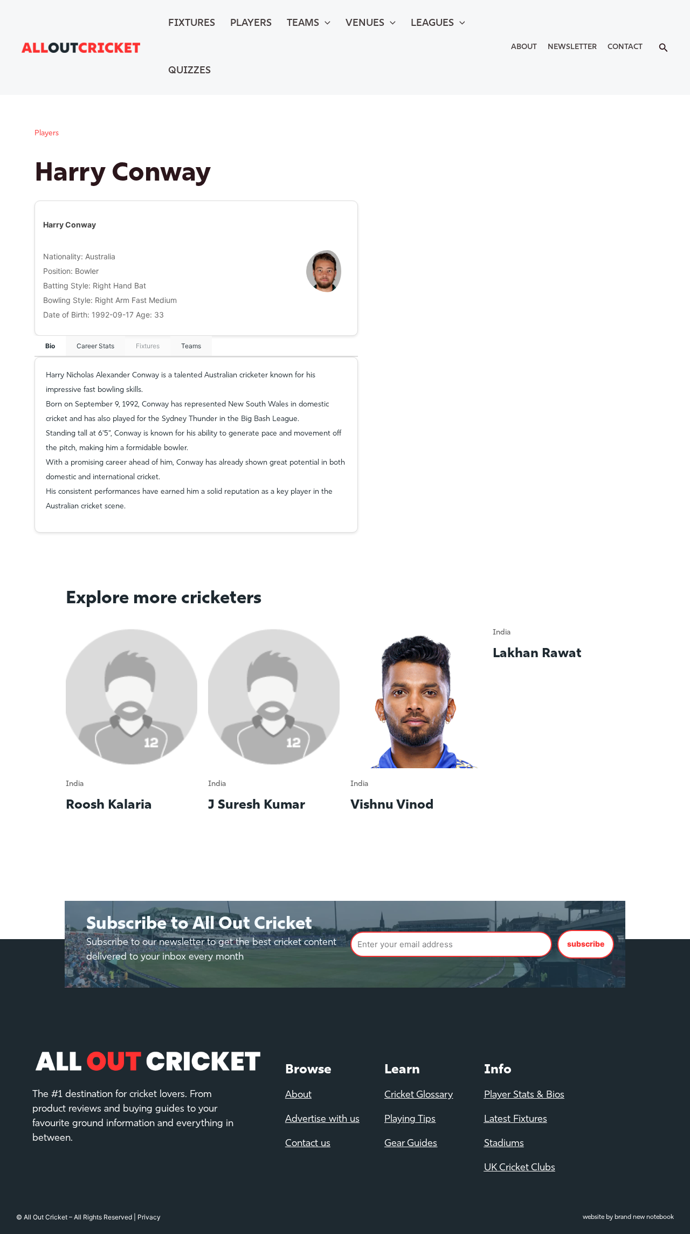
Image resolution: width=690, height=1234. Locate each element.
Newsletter (572, 47)
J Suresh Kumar (256, 805)
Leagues (432, 24)
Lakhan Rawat (537, 653)
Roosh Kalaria (109, 805)
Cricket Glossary (418, 1095)
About (524, 47)
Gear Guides (410, 1144)
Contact (625, 47)
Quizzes (189, 71)
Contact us (307, 1144)
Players (251, 24)
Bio (50, 346)
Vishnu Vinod (391, 805)
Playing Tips (410, 1120)
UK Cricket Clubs (519, 1168)
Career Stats (95, 346)
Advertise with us (322, 1120)
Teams (303, 24)
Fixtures (191, 24)
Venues (365, 24)
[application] (324, 23)
